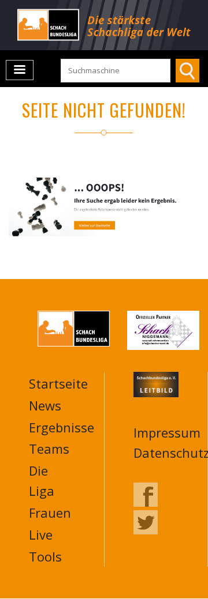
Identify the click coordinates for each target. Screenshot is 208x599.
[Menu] (20, 70)
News (45, 405)
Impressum (166, 432)
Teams (49, 448)
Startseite (58, 383)
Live (41, 534)
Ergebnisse (61, 427)
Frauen (50, 512)
